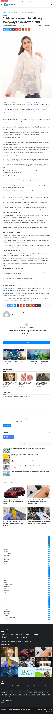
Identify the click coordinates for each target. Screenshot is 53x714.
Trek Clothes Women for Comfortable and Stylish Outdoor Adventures (41, 383)
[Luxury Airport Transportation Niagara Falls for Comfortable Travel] (14, 491)
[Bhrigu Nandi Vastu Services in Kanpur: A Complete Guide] (9, 672)
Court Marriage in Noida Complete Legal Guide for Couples (25, 454)
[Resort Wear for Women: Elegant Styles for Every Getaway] (26, 377)
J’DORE (14, 141)
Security (5, 582)
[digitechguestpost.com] (10, 4)
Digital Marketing (7, 559)
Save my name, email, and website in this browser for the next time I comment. (20, 421)
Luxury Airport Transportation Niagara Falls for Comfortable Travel (13, 501)
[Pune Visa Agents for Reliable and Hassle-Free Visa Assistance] (38, 513)
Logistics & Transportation (9, 617)
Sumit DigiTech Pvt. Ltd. (47, 709)
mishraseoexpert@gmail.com (10, 25)
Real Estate (6, 561)
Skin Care (6, 569)
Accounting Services (8, 584)
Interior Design (7, 574)
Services (5, 536)
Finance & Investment (8, 553)
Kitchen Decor (7, 605)
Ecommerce (6, 545)
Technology (6, 551)
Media (5, 592)
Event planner (7, 567)
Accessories (6, 590)
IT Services (6, 576)
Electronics (6, 609)
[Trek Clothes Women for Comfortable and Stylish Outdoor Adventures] (43, 377)
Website (29, 416)
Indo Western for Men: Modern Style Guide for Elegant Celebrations (10, 383)
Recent (25, 443)
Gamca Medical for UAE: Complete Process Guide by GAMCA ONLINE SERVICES (29, 448)
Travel (5, 547)
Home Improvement (8, 565)
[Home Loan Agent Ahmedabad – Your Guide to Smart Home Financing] (6, 467)
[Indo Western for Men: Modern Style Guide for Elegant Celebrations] (10, 377)
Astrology (6, 563)
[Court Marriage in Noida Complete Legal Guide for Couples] (6, 456)
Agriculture (6, 615)
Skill (4, 598)
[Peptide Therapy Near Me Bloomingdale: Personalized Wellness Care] (38, 491)
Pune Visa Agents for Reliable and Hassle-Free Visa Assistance (38, 522)
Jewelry (5, 607)
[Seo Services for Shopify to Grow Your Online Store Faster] (26, 672)
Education (6, 549)
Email (4, 416)
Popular (9, 443)
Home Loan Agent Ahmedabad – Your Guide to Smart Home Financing (27, 465)
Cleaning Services (7, 600)
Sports (5, 578)
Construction (6, 613)
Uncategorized (7, 611)
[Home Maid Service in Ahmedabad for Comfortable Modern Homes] (43, 672)
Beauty (5, 571)
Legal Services (7, 555)
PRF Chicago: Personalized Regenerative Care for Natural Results (13, 523)
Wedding (5, 588)
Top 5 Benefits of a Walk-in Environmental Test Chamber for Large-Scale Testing (30, 471)
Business (5, 542)
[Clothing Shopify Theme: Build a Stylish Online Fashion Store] (43, 662)
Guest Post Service (26, 709)
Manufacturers (7, 538)
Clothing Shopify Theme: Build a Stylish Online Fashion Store (20, 1)
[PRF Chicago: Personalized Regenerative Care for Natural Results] (14, 513)
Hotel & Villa (6, 586)
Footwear (6, 596)
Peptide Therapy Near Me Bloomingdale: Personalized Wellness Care (36, 501)
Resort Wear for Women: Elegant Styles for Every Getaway (25, 383)
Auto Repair (6, 580)
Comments (42, 443)
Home (5, 12)
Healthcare (6, 540)
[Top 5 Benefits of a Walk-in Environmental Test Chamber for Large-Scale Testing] (6, 473)
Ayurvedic (6, 602)
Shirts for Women (35, 109)
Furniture (5, 594)
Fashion (8, 12)
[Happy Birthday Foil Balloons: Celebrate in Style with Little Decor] (6, 461)
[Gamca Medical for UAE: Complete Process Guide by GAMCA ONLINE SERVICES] (6, 450)
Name (4, 412)
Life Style (6, 619)
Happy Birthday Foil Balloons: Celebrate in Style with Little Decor (26, 460)
